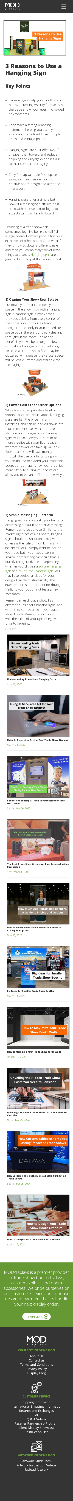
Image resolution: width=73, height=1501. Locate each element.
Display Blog (36, 1373)
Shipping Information (36, 1402)
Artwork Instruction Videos (36, 1465)
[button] (63, 7)
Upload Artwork (36, 1469)
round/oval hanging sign (35, 571)
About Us (36, 1356)
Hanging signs (40, 254)
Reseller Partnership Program (36, 1423)
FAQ (36, 1415)
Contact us (36, 1360)
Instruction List (37, 1432)
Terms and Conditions (36, 1364)
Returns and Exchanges (36, 1410)
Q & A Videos (36, 1419)
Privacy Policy (36, 1369)
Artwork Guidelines (36, 1461)
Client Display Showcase (36, 1427)
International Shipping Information (36, 1406)
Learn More (35, 1316)
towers (19, 410)
